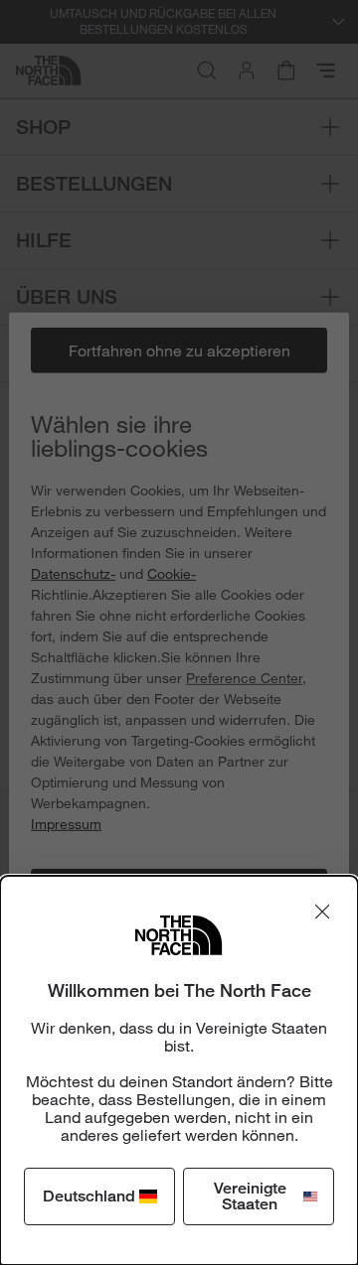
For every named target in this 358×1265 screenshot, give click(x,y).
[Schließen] (322, 911)
